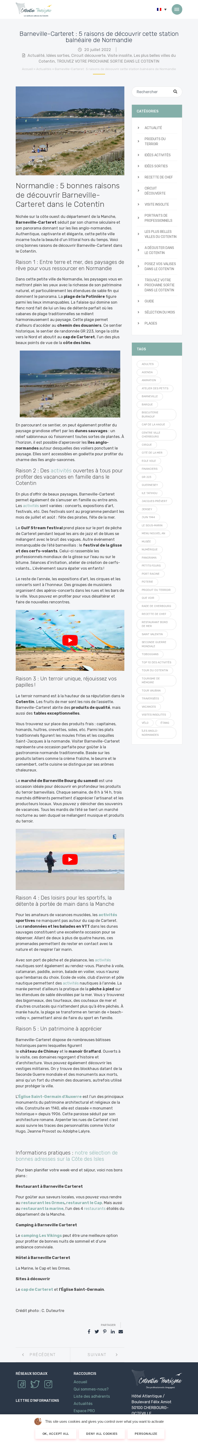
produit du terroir (156, 590)
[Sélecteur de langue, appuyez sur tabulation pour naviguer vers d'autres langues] (162, 9)
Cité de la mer (152, 452)
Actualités (43, 69)
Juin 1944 (148, 517)
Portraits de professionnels (158, 218)
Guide (149, 301)
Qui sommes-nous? (91, 1389)
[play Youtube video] (70, 640)
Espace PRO (84, 1410)
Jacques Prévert (154, 501)
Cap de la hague (153, 424)
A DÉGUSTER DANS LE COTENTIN (159, 250)
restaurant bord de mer (155, 624)
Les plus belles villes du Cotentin (161, 234)
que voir (148, 598)
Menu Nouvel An (153, 533)
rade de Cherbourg (156, 606)
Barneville (150, 396)
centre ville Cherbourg (151, 434)
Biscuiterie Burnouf (150, 414)
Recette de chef (159, 177)
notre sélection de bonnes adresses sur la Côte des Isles (67, 1155)
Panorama (149, 557)
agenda (147, 372)
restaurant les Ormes (42, 1203)
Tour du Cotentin (155, 670)
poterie (147, 581)
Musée (146, 541)
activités (61, 470)
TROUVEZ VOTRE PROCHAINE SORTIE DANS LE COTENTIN (108, 61)
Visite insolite (119, 55)
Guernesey (150, 485)
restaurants (95, 1208)
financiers (149, 468)
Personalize (146, 1433)
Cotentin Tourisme (34, 9)
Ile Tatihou (149, 493)
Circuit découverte (88, 55)
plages (151, 323)
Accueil (27, 69)
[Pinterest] (104, 1331)
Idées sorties (57, 55)
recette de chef (154, 614)
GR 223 (146, 477)
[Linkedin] (112, 1331)
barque (147, 404)
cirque (147, 444)
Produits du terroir (155, 141)
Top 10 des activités (156, 662)
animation (149, 380)
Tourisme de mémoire (151, 680)
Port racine (151, 573)
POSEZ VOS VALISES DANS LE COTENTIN (160, 266)
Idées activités (158, 155)
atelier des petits (155, 388)
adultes (148, 364)
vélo (145, 722)
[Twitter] (96, 1331)
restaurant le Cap (84, 1203)
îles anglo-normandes (150, 733)
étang (165, 722)
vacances (149, 706)
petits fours (151, 565)
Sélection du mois (160, 312)
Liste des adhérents (92, 1396)
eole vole (149, 461)
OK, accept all (55, 1433)
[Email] (120, 1331)
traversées (150, 698)
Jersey (147, 509)
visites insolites (154, 714)
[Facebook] (88, 1331)
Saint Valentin (152, 634)
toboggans (150, 654)
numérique (150, 549)
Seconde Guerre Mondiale (154, 644)
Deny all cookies (102, 1433)
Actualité (36, 55)
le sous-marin (152, 525)
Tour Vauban (151, 690)
